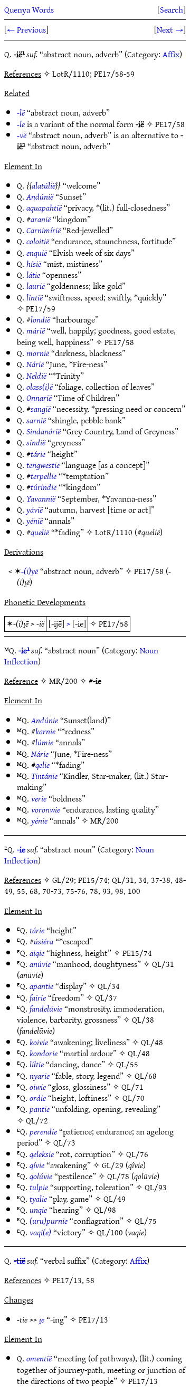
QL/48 (152, 1042)
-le (21, 124)
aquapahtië (44, 207)
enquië (36, 252)
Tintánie (44, 775)
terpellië (43, 476)
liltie (37, 1064)
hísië (33, 263)
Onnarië (39, 397)
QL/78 (118, 1176)
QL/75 (146, 1220)
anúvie (40, 963)
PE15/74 (137, 952)
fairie (38, 997)
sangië (41, 408)
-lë (21, 112)
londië (40, 319)
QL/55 (127, 1064)
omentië (39, 1358)
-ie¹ (24, 650)
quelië (40, 532)
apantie (41, 985)
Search (171, 9)
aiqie (37, 952)
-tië (19, 1260)
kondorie (44, 1053)
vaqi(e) (40, 1232)
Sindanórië (43, 431)
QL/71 (132, 1086)
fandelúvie (46, 1008)
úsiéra (43, 941)
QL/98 (105, 1209)
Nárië (35, 364)
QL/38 (143, 1019)
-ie (21, 849)
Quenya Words (29, 9)
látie (33, 274)
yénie (39, 820)
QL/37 (106, 997)
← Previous (26, 29)
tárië (38, 453)
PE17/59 (40, 308)
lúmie (44, 742)
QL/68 (146, 1075)
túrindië (43, 487)
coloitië (37, 241)
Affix (171, 54)
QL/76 (137, 1154)
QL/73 (64, 1142)
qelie (42, 764)
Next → (170, 29)
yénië (34, 520)
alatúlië (43, 185)
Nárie (40, 753)
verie (38, 798)
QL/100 (110, 1232)
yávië (34, 509)
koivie (39, 1042)
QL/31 (163, 963)
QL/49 (114, 1198)
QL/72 (37, 1120)
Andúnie (44, 720)
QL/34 (109, 985)
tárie (37, 930)
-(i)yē (29, 571)
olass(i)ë (39, 386)
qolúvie (41, 1176)
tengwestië (43, 464)
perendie (43, 1131)
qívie (37, 1165)
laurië (35, 285)
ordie (38, 1097)
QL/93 (156, 1187)
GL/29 (113, 1165)
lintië (34, 297)
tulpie (39, 1187)
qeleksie (42, 1154)
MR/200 (104, 820)
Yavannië (40, 498)
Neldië (36, 375)
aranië (41, 219)
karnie (45, 731)
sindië (35, 442)
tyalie (38, 1198)
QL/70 (133, 1097)
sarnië (36, 420)
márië (35, 330)
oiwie (38, 1086)
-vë (21, 135)
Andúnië (39, 196)
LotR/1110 (113, 532)
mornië (37, 353)
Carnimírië (43, 230)
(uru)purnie (49, 1220)
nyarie (40, 1075)
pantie (40, 1108)
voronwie (45, 809)
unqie (38, 1209)
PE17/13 (93, 1319)
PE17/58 (170, 124)
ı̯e (41, 1319)
